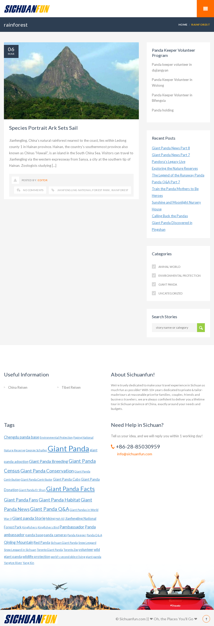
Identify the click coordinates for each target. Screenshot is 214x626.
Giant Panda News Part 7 (171, 155)
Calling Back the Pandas (170, 216)
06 (11, 49)
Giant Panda (167, 284)
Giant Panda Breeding (48, 461)
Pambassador (72, 526)
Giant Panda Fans (21, 500)
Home (183, 24)
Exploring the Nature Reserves (175, 168)
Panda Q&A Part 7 (166, 182)
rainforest (119, 190)
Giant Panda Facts (70, 488)
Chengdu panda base (21, 437)
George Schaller (36, 450)
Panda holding (163, 110)
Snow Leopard (87, 542)
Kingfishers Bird (48, 527)
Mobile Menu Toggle (205, 8)
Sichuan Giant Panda (64, 542)
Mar (11, 53)
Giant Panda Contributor (36, 479)
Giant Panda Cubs (66, 479)
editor (42, 180)
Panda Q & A (94, 535)
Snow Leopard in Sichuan (20, 549)
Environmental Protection (179, 275)
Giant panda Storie (28, 518)
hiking (50, 518)
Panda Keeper (76, 535)
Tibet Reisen (71, 387)
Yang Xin (28, 562)
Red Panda (42, 542)
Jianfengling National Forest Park (83, 190)
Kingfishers (29, 527)
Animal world (169, 266)
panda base (34, 535)
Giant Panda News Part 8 (171, 148)
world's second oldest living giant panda (76, 556)
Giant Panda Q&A (49, 509)
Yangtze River (13, 562)
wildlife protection (36, 556)
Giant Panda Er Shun (32, 490)
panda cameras (55, 535)
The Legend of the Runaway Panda (178, 175)
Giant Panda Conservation (47, 471)
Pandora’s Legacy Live (168, 162)
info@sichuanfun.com (134, 454)
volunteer (86, 549)
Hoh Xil (59, 518)
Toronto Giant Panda (50, 549)
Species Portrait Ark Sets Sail (43, 128)
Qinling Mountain (18, 542)
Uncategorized (170, 293)
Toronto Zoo (70, 549)
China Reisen (17, 387)
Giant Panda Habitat (59, 500)
